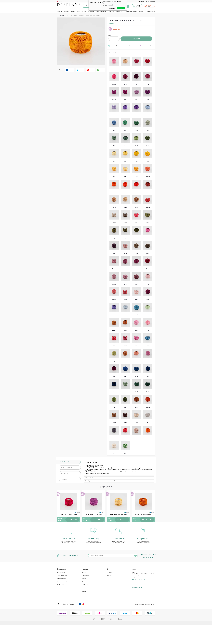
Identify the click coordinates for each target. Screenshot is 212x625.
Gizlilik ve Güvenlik (62, 585)
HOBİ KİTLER (119, 11)
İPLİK (78, 11)
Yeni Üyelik (110, 572)
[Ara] (127, 6)
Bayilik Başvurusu (150, 1)
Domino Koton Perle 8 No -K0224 (93, 514)
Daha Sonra (112, 8)
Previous (54, 506)
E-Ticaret (101, 623)
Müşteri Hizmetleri (87, 588)
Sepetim (84, 591)
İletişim (84, 578)
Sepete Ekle (136, 38)
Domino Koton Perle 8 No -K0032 (143, 514)
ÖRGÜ (84, 11)
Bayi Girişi (142, 1)
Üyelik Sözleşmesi (62, 575)
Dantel (59, 11)
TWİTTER (80, 69)
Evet (121, 8)
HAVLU (73, 11)
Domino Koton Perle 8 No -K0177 (69, 514)
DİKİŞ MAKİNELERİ (101, 11)
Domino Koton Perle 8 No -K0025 (118, 514)
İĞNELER (111, 11)
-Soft (97, 623)
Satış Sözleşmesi (61, 578)
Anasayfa (84, 572)
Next (158, 506)
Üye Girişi (109, 575)
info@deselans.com (137, 587)
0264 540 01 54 (148, 557)
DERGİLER (91, 11)
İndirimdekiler (85, 585)
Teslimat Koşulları (61, 572)
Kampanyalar (85, 575)
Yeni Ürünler (85, 581)
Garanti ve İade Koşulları (63, 581)
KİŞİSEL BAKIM (150, 11)
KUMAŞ (66, 11)
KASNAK (141, 11)
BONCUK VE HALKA (131, 11)
